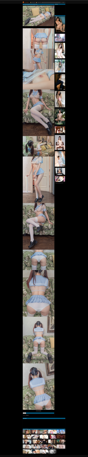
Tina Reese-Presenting (25, 434)
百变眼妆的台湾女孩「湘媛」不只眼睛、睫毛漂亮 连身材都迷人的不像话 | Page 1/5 (60, 73)
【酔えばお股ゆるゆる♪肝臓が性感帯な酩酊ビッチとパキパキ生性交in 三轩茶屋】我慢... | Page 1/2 (60, 183)
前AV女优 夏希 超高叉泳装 (51, 434)
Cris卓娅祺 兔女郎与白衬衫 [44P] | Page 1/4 (59, 167)
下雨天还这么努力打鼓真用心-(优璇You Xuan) (44, 434)
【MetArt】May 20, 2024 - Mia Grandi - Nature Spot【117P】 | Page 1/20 (60, 125)
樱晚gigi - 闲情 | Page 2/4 (57, 42)
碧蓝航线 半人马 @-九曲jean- (60, 434)
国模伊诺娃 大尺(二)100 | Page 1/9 (58, 175)
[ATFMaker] (27, 415)
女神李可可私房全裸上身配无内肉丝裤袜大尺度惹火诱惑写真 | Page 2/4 (60, 33)
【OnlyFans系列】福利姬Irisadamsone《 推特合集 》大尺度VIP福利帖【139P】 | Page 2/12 (60, 108)
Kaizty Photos (26, 2)
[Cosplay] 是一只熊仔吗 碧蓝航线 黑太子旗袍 (35, 434)
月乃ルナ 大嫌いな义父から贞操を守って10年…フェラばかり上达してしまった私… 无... (60, 134)
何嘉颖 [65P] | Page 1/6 (57, 90)
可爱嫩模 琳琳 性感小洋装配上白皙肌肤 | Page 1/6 (59, 59)
